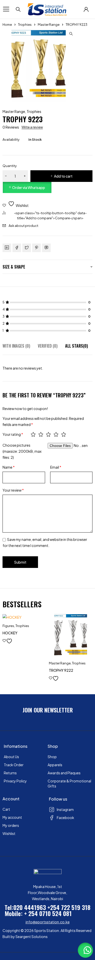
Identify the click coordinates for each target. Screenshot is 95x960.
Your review (13, 490)
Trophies (25, 24)
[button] (71, 34)
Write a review (32, 127)
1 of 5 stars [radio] (33, 434)
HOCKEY (10, 633)
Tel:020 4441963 (25, 907)
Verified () (48, 346)
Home (7, 24)
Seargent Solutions (31, 936)
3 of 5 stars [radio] (48, 434)
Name (9, 467)
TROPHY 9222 (61, 670)
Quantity (10, 166)
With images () (16, 346)
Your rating (13, 434)
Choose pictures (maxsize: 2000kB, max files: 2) (22, 451)
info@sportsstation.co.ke (48, 922)
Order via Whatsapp (28, 187)
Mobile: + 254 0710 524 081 (38, 913)
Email (55, 467)
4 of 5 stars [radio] (56, 434)
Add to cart (63, 176)
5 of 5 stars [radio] (63, 434)
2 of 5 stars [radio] (40, 434)
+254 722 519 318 (68, 907)
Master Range (49, 24)
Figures (8, 626)
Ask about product (23, 226)
